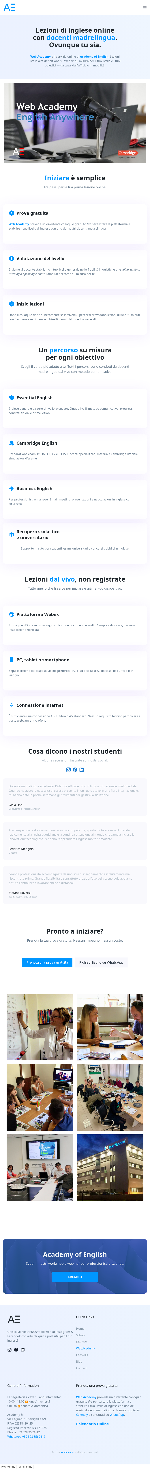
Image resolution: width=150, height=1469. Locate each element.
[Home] (9, 7)
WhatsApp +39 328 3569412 (26, 1437)
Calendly (82, 1415)
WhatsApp (117, 1415)
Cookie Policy (25, 1467)
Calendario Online (92, 1423)
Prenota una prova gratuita (47, 962)
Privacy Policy (8, 1467)
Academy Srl (68, 1452)
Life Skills (75, 1277)
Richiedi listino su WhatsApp (101, 962)
